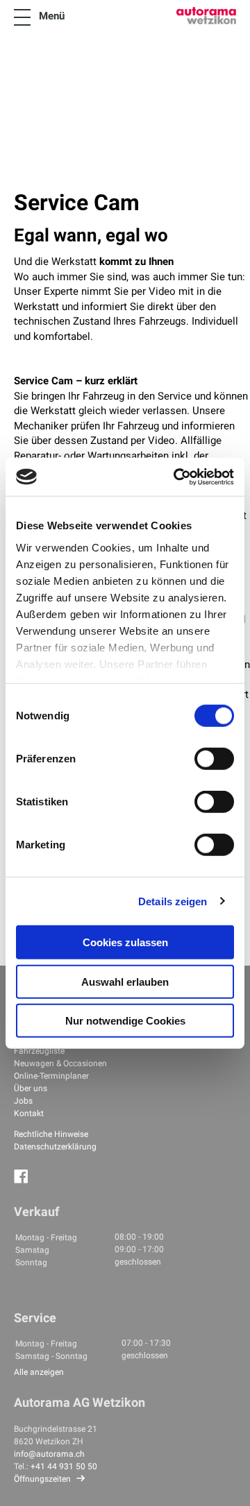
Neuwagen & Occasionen (60, 1063)
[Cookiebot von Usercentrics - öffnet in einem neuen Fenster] (176, 477)
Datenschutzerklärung (55, 1147)
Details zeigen (172, 901)
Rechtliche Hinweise (51, 1134)
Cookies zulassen (125, 942)
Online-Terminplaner (51, 1076)
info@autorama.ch (49, 1454)
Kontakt (29, 1113)
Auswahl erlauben (125, 981)
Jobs (23, 1101)
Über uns (30, 1088)
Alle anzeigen (39, 1372)
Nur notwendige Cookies (125, 1021)
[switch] (214, 759)
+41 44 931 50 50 (64, 1466)
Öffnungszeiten (42, 1479)
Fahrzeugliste (39, 1051)
